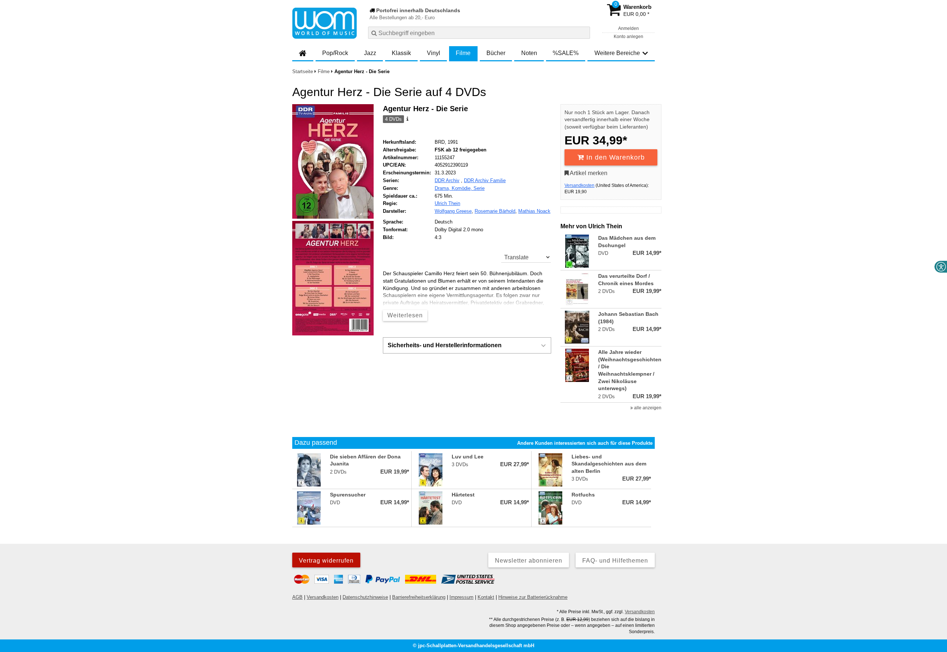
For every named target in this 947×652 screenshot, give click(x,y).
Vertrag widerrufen (326, 560)
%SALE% (566, 53)
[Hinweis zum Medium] (406, 119)
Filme (463, 53)
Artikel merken (588, 173)
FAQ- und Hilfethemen (615, 560)
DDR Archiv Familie (485, 180)
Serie (479, 188)
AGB (297, 597)
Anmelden (628, 28)
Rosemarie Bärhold (495, 211)
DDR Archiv (447, 180)
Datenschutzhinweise (365, 597)
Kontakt (486, 597)
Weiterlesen (405, 315)
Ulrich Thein (447, 203)
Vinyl (433, 53)
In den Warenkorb (614, 157)
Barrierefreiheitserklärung (418, 597)
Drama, (443, 188)
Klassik (401, 53)
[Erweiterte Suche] (583, 32)
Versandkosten (579, 185)
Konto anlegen (628, 36)
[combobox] (479, 33)
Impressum (461, 597)
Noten (529, 53)
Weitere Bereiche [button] (617, 53)
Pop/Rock (335, 53)
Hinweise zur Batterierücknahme (532, 597)
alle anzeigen (647, 407)
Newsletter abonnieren (528, 560)
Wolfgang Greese (453, 211)
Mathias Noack (534, 211)
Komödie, (463, 188)
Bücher (495, 53)
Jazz (370, 53)
